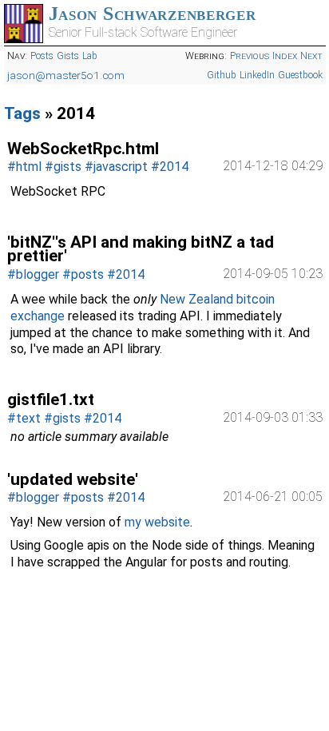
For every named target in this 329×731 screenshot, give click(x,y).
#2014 (169, 166)
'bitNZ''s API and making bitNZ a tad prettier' (140, 249)
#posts (83, 274)
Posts (42, 56)
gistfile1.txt (50, 399)
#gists (63, 166)
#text (24, 418)
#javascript (116, 166)
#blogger (33, 274)
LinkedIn (257, 75)
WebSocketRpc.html (83, 148)
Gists (68, 56)
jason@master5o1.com (66, 75)
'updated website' (72, 479)
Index (284, 56)
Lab (89, 56)
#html (24, 166)
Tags (22, 113)
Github (221, 75)
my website (157, 522)
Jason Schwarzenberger (152, 13)
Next (311, 56)
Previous (249, 56)
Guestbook (300, 75)
